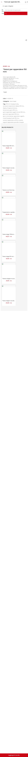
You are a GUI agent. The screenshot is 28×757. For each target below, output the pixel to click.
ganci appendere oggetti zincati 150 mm (14, 112)
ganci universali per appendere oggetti (13, 116)
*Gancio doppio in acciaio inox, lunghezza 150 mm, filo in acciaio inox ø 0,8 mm (8, 278)
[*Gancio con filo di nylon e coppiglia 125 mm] (9, 181)
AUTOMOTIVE (16, 28)
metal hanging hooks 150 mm (11, 118)
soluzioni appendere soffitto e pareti (13, 120)
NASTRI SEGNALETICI (8, 21)
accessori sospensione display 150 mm (13, 106)
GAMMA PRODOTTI (8, 24)
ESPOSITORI (6, 28)
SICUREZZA (5, 17)
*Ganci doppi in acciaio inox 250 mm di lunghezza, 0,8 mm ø (8, 300)
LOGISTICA (13, 17)
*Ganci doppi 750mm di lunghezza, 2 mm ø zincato (8, 234)
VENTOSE (18, 24)
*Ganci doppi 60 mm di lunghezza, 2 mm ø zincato (8, 256)
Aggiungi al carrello (14, 755)
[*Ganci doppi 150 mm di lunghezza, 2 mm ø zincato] (9, 137)
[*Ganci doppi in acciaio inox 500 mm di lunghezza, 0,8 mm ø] (9, 159)
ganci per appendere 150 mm (11, 114)
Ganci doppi (13, 101)
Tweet (5, 92)
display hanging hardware (10, 108)
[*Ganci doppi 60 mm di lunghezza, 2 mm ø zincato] (9, 248)
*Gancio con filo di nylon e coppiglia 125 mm (8, 190)
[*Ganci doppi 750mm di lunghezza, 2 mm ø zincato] (9, 225)
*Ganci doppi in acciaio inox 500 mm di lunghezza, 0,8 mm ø (8, 168)
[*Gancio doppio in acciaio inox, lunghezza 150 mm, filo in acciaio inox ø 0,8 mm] (9, 270)
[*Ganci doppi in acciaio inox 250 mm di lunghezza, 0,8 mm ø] (9, 292)
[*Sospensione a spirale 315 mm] (9, 203)
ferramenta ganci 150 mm (10, 110)
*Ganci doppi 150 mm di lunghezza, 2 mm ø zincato (8, 146)
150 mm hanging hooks (12, 104)
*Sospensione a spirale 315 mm (8, 212)
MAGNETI (19, 21)
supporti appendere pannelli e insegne (13, 122)
